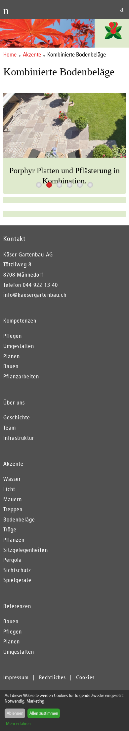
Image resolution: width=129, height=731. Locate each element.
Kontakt (14, 239)
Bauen (11, 366)
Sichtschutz (17, 570)
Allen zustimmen (43, 713)
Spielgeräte (17, 580)
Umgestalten (18, 346)
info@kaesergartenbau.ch (34, 294)
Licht (9, 489)
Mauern (12, 499)
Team (9, 427)
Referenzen (17, 606)
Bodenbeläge (19, 519)
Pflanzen (13, 539)
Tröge (10, 529)
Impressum (16, 677)
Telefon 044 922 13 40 (30, 285)
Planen (11, 356)
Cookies (85, 677)
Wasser (12, 479)
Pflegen (12, 335)
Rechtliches (52, 677)
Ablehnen (15, 713)
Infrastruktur (18, 438)
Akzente (32, 54)
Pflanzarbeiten (21, 376)
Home (10, 54)
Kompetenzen (19, 320)
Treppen (12, 509)
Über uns (14, 402)
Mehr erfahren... (20, 723)
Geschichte (16, 417)
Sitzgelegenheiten (25, 550)
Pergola (12, 560)
